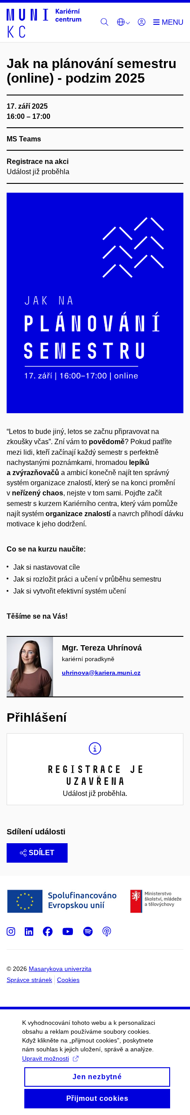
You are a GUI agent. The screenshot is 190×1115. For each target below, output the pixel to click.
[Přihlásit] (141, 22)
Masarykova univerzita (60, 968)
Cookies (68, 979)
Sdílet (41, 852)
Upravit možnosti (45, 1058)
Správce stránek (29, 979)
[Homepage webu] (44, 23)
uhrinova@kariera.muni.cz (101, 672)
